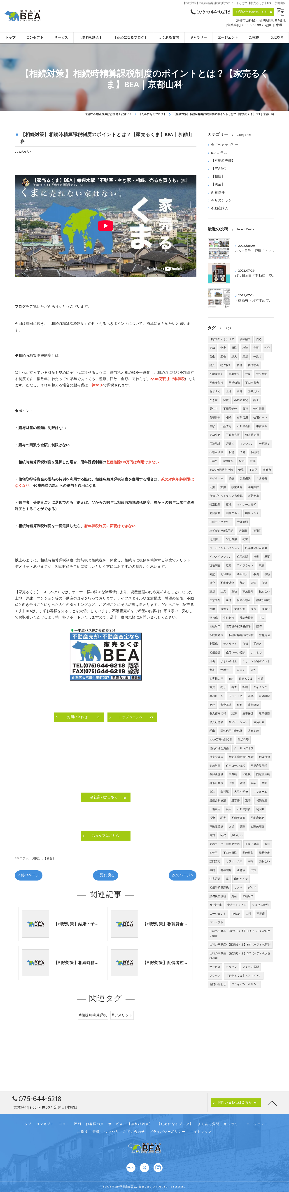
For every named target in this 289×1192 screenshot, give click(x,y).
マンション (247, 443)
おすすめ (215, 391)
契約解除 (215, 765)
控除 (212, 609)
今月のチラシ (221, 200)
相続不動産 (244, 600)
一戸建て (264, 443)
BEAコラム (22, 858)
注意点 (241, 870)
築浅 (253, 870)
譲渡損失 (245, 478)
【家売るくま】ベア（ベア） (244, 975)
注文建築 (253, 705)
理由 (212, 731)
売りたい (253, 391)
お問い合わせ (218, 984)
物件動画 (253, 365)
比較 (212, 705)
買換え (224, 609)
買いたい (236, 835)
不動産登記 (216, 826)
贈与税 (214, 618)
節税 (226, 400)
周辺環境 (225, 574)
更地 (228, 504)
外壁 (212, 574)
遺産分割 (239, 609)
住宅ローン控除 (235, 652)
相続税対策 (216, 635)
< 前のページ (28, 875)
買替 (245, 408)
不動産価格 (216, 452)
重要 (267, 556)
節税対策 (248, 896)
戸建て (230, 443)
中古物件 (261, 426)
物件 (239, 365)
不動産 (260, 913)
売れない (264, 861)
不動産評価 (238, 818)
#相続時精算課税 (93, 1015)
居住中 (214, 408)
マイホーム (216, 478)
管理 (242, 826)
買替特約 (215, 417)
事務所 (267, 470)
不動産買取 (230, 853)
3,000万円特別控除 (221, 470)
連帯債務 (264, 713)
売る (259, 339)
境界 (261, 565)
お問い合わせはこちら (252, 11)
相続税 (255, 452)
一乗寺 (257, 356)
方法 (212, 687)
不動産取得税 (259, 765)
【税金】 (49, 858)
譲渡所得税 (263, 600)
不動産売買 (233, 435)
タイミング (260, 687)
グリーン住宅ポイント (256, 661)
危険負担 (264, 757)
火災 (231, 826)
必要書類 (215, 513)
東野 (264, 783)
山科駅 (224, 791)
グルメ (252, 887)
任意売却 (215, 600)
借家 (231, 783)
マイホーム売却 (246, 504)
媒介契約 (261, 374)
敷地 (234, 591)
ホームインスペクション (225, 548)
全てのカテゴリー (225, 145)
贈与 (259, 626)
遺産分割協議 (218, 800)
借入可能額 (216, 722)
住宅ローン (260, 417)
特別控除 (215, 504)
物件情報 (258, 408)
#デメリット (122, 1015)
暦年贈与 (225, 870)
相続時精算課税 (219, 887)
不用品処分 (230, 408)
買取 (234, 348)
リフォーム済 (234, 861)
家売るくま (246, 678)
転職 (245, 687)
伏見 (241, 470)
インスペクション (221, 556)
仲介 (267, 348)
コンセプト (216, 922)
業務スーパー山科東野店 (225, 844)
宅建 (223, 835)
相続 (228, 417)
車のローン (216, 696)
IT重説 (213, 461)
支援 (223, 487)
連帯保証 (248, 713)
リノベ (238, 887)
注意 (223, 591)
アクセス (215, 975)
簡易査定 (264, 853)
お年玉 (214, 853)
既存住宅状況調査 (256, 548)
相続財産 (261, 800)
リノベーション (238, 722)
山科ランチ (252, 513)
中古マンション (237, 905)
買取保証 (234, 374)
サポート (225, 670)
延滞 (234, 713)
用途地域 (215, 443)
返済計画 (259, 722)
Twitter (235, 913)
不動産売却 (216, 374)
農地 (242, 783)
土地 (228, 391)
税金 (212, 356)
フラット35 (235, 696)
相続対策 (215, 626)
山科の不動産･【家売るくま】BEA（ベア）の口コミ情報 (240, 933)
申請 (260, 678)
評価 (253, 583)
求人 (234, 356)
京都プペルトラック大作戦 (226, 495)
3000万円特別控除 (221, 739)
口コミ (241, 670)
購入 (212, 365)
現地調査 (215, 565)
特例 (242, 461)
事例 (256, 574)
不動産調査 (227, 583)
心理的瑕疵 (257, 826)
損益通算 (236, 487)
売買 (256, 348)
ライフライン (245, 565)
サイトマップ (201, 1131)
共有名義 (253, 731)
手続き (257, 643)
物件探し (225, 365)
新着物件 (218, 192)
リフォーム (260, 791)
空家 (212, 426)
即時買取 (248, 853)
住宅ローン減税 (235, 765)
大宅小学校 (241, 791)
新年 (267, 844)
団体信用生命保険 (231, 731)
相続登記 (215, 652)
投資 (212, 818)
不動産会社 (244, 426)
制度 (212, 670)
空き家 (214, 400)
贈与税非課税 (218, 896)
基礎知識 (234, 382)
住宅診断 (242, 556)
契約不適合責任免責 (241, 757)
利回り (260, 809)
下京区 (253, 470)
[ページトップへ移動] (272, 1102)
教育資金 (264, 635)
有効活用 (242, 417)
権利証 (256, 530)
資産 (234, 896)
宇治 (250, 861)
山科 (248, 913)
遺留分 (266, 609)
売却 (212, 348)
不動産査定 (241, 400)
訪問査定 (215, 861)
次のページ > (182, 875)
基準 (250, 696)
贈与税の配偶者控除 (238, 626)
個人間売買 (252, 435)
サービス (215, 967)
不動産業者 (252, 382)
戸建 (239, 391)
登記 (242, 583)
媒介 (212, 583)
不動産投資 (244, 809)
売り (223, 687)
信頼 (267, 574)
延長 (212, 661)
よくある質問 (250, 967)
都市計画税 (216, 783)
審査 (234, 687)
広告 (223, 356)
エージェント (218, 913)
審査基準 (225, 705)
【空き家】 (219, 168)
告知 (212, 835)
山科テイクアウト (221, 522)
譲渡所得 (228, 461)
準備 (242, 452)
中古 (261, 618)
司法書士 (215, 539)
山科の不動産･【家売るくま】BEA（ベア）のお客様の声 (240, 956)
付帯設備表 (216, 757)
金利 (239, 705)
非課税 (214, 643)
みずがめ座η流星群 (221, 530)
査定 (223, 348)
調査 (256, 400)
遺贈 (248, 800)
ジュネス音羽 (260, 905)
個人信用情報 (218, 713)
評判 (253, 670)
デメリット (230, 643)
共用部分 (242, 574)
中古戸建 (215, 878)
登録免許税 (216, 774)
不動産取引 (216, 382)
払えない (264, 591)
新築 (245, 356)
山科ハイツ (241, 878)
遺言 (253, 609)
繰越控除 (253, 487)
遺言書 (235, 800)
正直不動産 (252, 844)
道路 (228, 565)
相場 (231, 452)
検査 (256, 556)
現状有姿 (243, 739)
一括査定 (225, 426)
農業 (253, 783)
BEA (231, 678)
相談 (245, 348)
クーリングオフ (243, 748)
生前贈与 (228, 618)
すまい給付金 (228, 661)
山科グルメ (233, 513)
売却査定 (215, 435)
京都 (245, 643)
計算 (252, 461)
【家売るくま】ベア (222, 339)
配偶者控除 (247, 618)
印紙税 (246, 774)
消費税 (233, 774)
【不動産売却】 (223, 161)
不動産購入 (219, 208)
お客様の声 (216, 678)
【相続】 (36, 858)
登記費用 (231, 539)
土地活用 (215, 809)
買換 (231, 478)
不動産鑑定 (257, 818)
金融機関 (264, 696)
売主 (245, 539)
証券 (223, 818)
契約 (212, 870)
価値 (264, 583)
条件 (228, 600)
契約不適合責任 (219, 748)
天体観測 (242, 522)
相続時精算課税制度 (241, 635)
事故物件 (248, 591)
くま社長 (261, 478)
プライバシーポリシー (245, 984)
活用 (228, 809)
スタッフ (231, 967)
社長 (248, 374)
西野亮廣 (253, 495)
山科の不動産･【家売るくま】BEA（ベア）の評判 (240, 944)
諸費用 (243, 530)
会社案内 (245, 339)
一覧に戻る (105, 875)
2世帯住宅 (216, 905)
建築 (212, 591)
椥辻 (212, 791)
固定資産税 (263, 774)
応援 (212, 487)
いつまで (256, 652)
